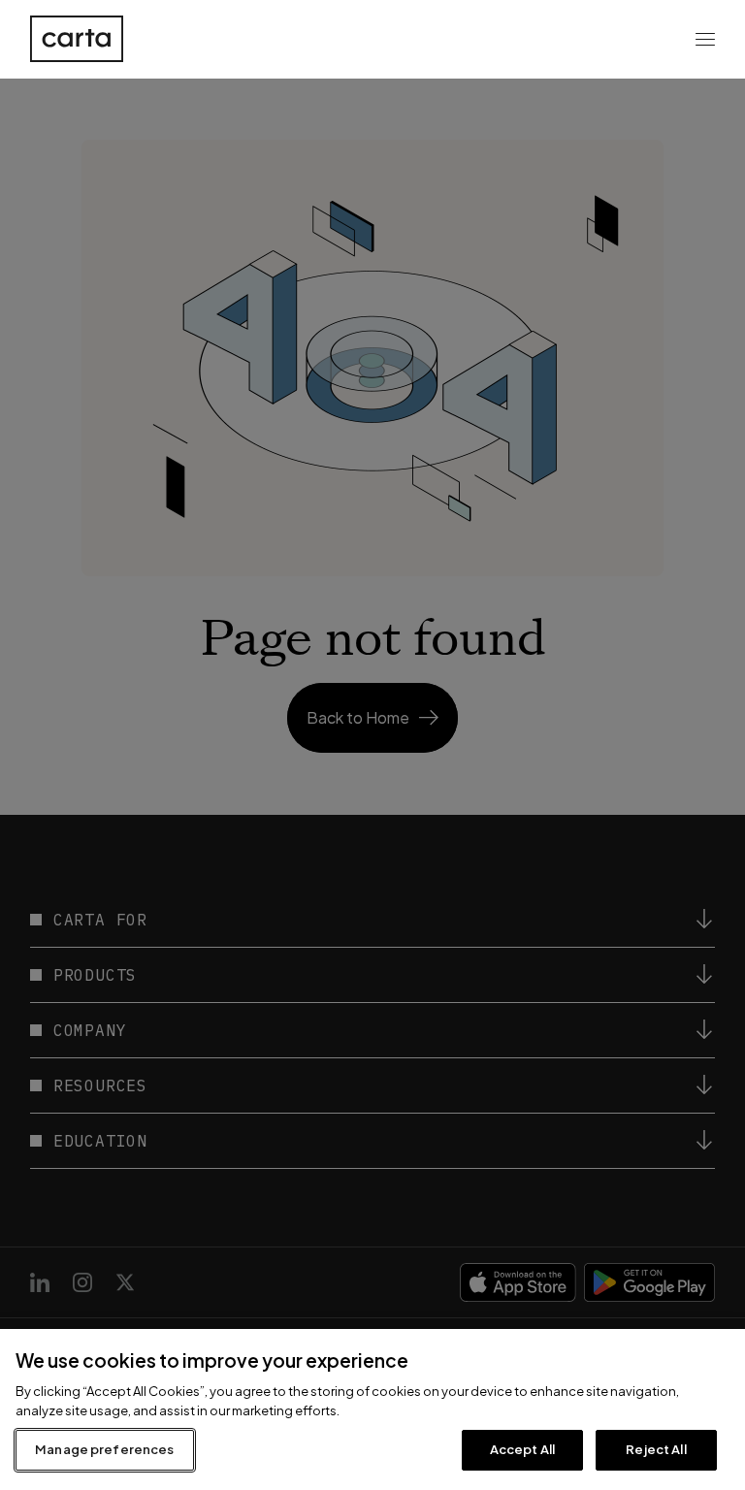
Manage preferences (104, 1449)
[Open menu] (705, 39)
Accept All (522, 1449)
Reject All (656, 1449)
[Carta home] (76, 39)
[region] (372, 1409)
